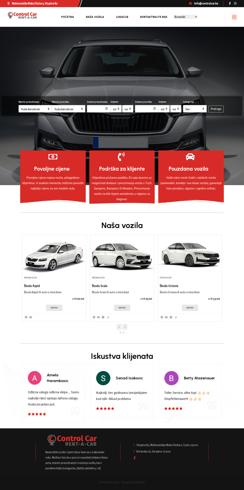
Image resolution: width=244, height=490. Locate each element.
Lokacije (122, 17)
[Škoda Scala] (122, 254)
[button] (120, 332)
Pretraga (216, 109)
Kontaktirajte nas (153, 17)
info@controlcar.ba (206, 3)
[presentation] (119, 327)
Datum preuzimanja (97, 101)
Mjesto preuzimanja (29, 101)
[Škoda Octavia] (190, 254)
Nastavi (54, 307)
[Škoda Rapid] (54, 254)
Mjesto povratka (60, 101)
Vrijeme (114, 101)
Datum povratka (143, 101)
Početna (67, 17)
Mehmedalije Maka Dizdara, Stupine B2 (34, 3)
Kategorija (188, 101)
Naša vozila (95, 17)
